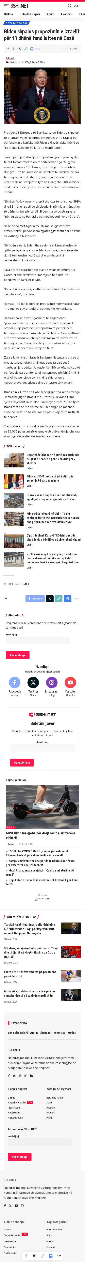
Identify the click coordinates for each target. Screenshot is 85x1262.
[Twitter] (33, 687)
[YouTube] (16, 1206)
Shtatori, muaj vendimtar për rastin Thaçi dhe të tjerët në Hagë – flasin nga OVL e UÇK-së (31, 952)
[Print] (32, 49)
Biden (25, 584)
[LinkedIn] (31, 1076)
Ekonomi (45, 1032)
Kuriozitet (73, 1032)
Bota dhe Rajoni (16, 23)
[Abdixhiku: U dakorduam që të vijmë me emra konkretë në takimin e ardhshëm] (71, 995)
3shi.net (10, 58)
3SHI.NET (20, 5)
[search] (69, 6)
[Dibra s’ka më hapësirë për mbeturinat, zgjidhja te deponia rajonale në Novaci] (14, 500)
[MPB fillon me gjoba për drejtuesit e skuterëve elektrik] (42, 807)
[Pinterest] (20, 1076)
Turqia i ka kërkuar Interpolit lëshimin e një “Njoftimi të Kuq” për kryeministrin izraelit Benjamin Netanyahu (30, 929)
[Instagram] (52, 687)
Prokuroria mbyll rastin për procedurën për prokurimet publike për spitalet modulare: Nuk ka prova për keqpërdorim (53, 558)
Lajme (30, 468)
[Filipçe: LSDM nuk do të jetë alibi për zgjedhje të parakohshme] (14, 481)
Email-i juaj (11, 634)
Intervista (59, 1032)
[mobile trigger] (7, 6)
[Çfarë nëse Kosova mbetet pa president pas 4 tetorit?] (71, 976)
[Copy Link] (25, 49)
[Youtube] (70, 687)
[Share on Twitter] (19, 49)
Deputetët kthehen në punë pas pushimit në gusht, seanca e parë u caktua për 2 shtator (53, 459)
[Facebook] (15, 687)
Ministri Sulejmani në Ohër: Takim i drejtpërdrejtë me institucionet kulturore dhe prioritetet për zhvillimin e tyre (53, 518)
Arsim (34, 1032)
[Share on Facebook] (13, 49)
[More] (38, 49)
